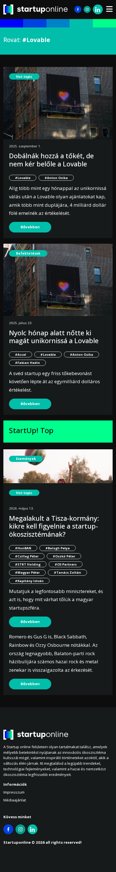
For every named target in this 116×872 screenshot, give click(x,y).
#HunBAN (23, 548)
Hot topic (24, 77)
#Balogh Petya (57, 548)
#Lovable (22, 178)
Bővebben (30, 226)
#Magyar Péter (27, 572)
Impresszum (13, 792)
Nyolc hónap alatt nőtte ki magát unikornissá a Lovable (54, 336)
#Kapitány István (29, 581)
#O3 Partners (66, 564)
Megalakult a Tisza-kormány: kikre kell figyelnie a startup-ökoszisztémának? (54, 526)
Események (26, 459)
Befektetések (28, 253)
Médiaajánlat (14, 800)
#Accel (20, 354)
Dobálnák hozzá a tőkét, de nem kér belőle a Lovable (51, 159)
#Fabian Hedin (27, 363)
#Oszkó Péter (64, 556)
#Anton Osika (56, 178)
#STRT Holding (28, 564)
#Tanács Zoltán (67, 572)
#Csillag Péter (27, 556)
